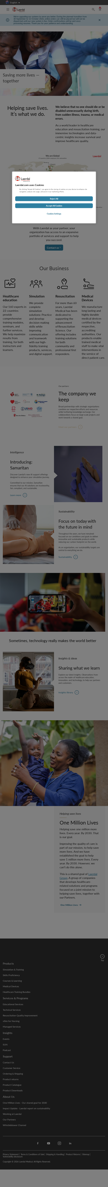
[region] (54, 197)
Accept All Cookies (54, 205)
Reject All (54, 198)
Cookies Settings (54, 213)
